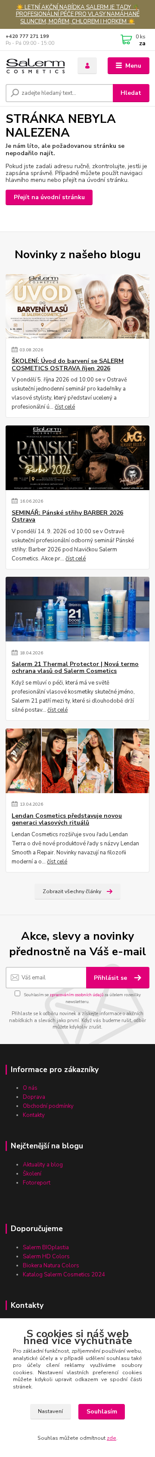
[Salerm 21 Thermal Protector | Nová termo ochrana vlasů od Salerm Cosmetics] (77, 609)
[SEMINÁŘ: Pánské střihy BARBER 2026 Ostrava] (77, 457)
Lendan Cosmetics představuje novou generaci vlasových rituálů (67, 819)
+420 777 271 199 (27, 36)
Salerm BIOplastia (46, 1247)
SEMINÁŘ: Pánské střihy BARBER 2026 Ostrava (67, 516)
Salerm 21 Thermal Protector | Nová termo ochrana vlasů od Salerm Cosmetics (75, 668)
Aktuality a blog (43, 1165)
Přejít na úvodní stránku (49, 197)
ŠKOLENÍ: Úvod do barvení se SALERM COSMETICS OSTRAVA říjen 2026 (68, 365)
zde (111, 1438)
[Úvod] (35, 66)
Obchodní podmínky (48, 1106)
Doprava (34, 1097)
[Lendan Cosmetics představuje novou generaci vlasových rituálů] (77, 760)
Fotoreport (36, 1183)
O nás (30, 1088)
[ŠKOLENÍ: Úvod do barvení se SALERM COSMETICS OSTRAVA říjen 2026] (77, 306)
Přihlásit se (111, 978)
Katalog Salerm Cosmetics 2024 (64, 1275)
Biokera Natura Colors (51, 1265)
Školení (32, 1174)
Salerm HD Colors (46, 1256)
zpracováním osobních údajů (76, 994)
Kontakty (34, 1115)
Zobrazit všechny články (72, 891)
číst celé (65, 407)
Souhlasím (102, 1411)
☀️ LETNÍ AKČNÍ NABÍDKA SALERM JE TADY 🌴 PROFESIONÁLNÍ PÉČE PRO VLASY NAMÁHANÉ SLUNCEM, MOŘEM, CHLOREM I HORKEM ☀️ (78, 14)
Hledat (131, 93)
